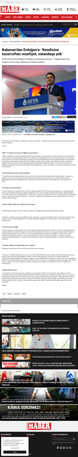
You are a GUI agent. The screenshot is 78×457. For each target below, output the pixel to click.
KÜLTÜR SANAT (66, 17)
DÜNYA (28, 17)
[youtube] (67, 448)
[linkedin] (58, 117)
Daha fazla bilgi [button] (15, 448)
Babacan (17, 293)
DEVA (23, 293)
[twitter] (55, 117)
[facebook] (53, 117)
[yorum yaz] (65, 117)
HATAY (7, 17)
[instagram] (64, 448)
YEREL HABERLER (15, 41)
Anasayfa (5, 41)
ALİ (4, 293)
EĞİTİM (36, 17)
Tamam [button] (15, 452)
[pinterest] (60, 117)
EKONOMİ (45, 17)
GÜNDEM (55, 17)
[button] (76, 17)
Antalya (10, 293)
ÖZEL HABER (18, 17)
